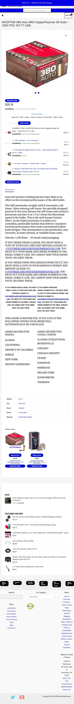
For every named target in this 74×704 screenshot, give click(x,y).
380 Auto (22, 403)
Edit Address (11, 614)
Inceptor (21, 408)
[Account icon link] (2, 15)
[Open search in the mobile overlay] (37, 10)
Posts (11, 622)
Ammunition (23, 412)
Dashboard (11, 608)
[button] (65, 35)
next (66, 64)
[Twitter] (13, 697)
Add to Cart (24, 123)
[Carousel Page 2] (38, 93)
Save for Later (12, 100)
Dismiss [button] (49, 3)
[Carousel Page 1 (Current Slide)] (35, 93)
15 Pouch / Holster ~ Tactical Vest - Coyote (30, 163)
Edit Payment (11, 617)
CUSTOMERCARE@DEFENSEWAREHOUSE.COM (33, 248)
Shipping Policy (66, 633)
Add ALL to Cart (13, 182)
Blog (11, 625)
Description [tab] (9, 192)
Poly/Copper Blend (25, 417)
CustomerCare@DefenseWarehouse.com (66, 686)
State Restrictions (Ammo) (67, 610)
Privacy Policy (67, 636)
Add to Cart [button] (37, 455)
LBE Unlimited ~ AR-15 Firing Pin (26, 140)
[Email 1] (22, 697)
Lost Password (11, 619)
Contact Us (11, 628)
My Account (11, 611)
